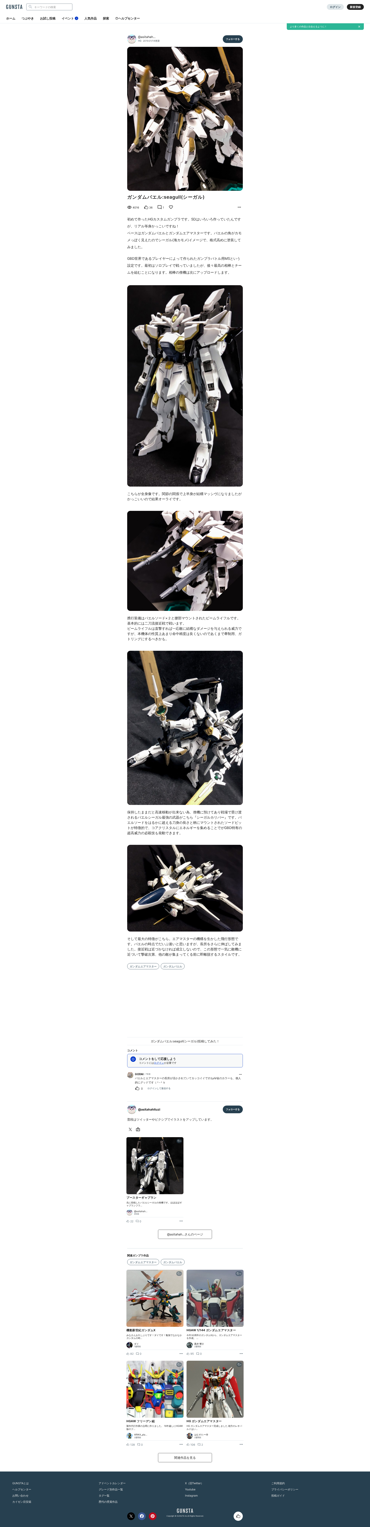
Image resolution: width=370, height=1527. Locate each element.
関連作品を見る (185, 1458)
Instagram (191, 1495)
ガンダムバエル (172, 966)
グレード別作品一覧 (111, 1489)
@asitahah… (147, 37)
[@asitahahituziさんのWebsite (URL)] (139, 1129)
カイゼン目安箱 (21, 1501)
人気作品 (90, 18)
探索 (106, 18)
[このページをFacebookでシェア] (142, 1516)
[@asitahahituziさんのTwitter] (131, 1129)
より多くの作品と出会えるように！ (308, 26)
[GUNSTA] (14, 7)
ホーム (10, 18)
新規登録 (355, 6)
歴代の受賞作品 (108, 1501)
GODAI (139, 1074)
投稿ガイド (278, 1495)
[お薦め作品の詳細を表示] (239, 207)
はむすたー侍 (201, 1434)
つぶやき (28, 18)
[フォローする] (233, 39)
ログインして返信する (159, 1088)
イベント (69, 18)
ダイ (136, 1344)
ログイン (335, 6)
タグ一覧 (104, 1495)
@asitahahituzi (149, 1109)
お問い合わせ (20, 1495)
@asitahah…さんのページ (185, 1234)
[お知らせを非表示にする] (359, 26)
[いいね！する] (238, 1516)
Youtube (190, 1489)
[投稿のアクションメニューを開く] (181, 1221)
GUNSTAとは (20, 1483)
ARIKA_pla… (140, 1434)
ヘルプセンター (129, 18)
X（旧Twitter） (194, 1483)
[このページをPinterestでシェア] (152, 1516)
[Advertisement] (185, 1001)
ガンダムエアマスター (143, 966)
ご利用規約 (278, 1483)
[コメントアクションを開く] (240, 1074)
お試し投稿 (48, 18)
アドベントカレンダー (112, 1483)
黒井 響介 (199, 1344)
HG (139, 40)
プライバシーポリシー (284, 1489)
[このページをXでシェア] (131, 1516)
